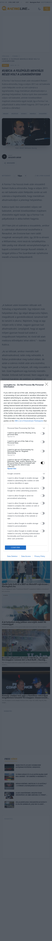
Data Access (26, 556)
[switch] (43, 433)
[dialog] (26, 470)
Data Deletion (12, 556)
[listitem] (26, 428)
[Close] (47, 385)
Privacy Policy (39, 556)
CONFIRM (15, 547)
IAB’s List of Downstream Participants (29, 421)
